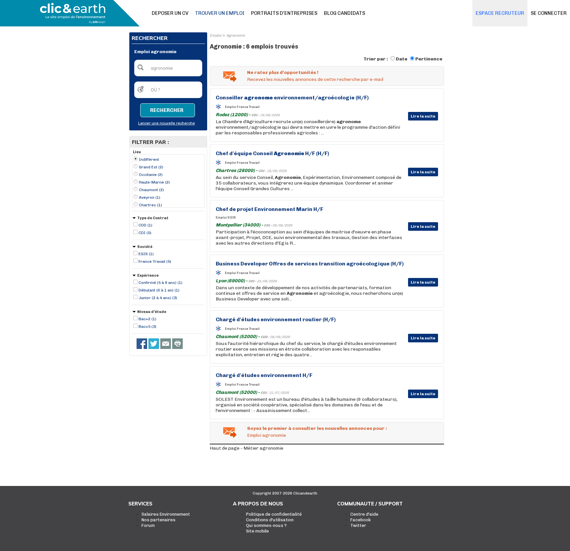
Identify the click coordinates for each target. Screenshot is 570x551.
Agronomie (235, 35)
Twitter (358, 525)
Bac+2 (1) (147, 319)
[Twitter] (153, 343)
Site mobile (257, 531)
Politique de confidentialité (274, 514)
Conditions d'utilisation (270, 519)
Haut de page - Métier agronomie (246, 448)
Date (401, 59)
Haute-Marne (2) (154, 182)
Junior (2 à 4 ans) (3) (158, 297)
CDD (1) (145, 225)
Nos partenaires (158, 519)
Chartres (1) (150, 205)
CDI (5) (145, 232)
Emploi (215, 35)
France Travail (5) (155, 261)
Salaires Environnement (166, 514)
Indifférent (149, 159)
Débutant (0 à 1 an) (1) (159, 290)
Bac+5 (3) (147, 326)
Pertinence (428, 59)
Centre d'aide (364, 514)
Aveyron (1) (149, 197)
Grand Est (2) (151, 167)
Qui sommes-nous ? (266, 525)
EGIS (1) (146, 254)
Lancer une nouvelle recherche (166, 123)
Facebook (360, 519)
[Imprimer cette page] (177, 343)
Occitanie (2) (151, 174)
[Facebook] (142, 343)
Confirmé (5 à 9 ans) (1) (160, 282)
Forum (148, 525)
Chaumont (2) (151, 190)
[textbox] (168, 68)
